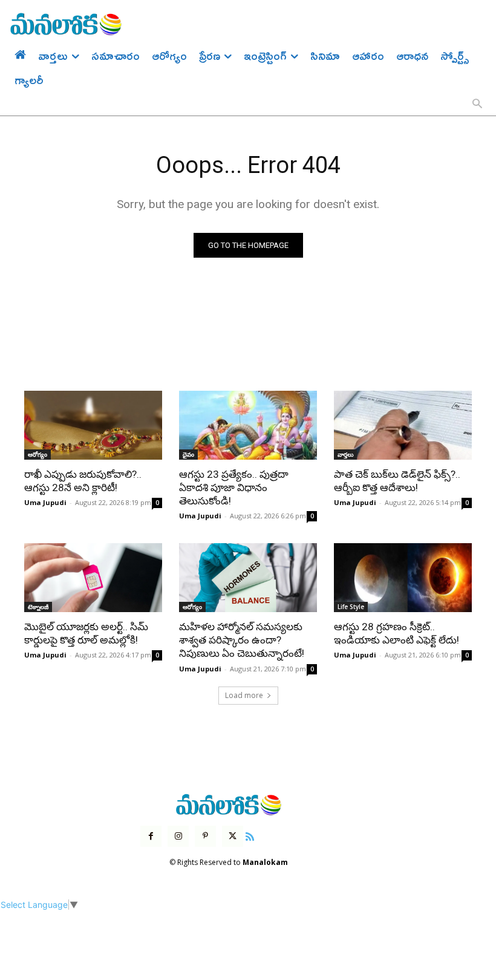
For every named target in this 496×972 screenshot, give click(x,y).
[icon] (249, 835)
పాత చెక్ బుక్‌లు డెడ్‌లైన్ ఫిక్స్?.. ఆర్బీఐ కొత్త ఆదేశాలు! (397, 481)
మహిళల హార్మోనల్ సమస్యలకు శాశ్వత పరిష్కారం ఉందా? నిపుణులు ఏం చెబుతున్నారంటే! (241, 640)
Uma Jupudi (45, 502)
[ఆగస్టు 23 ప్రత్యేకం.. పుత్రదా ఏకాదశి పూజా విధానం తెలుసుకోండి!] (248, 425)
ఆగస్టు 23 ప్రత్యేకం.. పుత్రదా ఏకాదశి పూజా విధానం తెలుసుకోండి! (234, 487)
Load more (244, 695)
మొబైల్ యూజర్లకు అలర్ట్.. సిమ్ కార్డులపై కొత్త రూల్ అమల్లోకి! (86, 633)
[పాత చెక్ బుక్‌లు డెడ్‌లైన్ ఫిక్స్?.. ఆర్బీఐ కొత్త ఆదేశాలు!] (403, 425)
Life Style (351, 606)
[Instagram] (178, 836)
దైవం (188, 454)
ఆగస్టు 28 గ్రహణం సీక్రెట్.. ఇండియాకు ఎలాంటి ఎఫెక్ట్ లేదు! (396, 633)
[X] (232, 836)
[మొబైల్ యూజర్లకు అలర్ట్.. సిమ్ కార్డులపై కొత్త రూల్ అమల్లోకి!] (93, 577)
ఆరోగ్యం (37, 454)
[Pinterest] (205, 836)
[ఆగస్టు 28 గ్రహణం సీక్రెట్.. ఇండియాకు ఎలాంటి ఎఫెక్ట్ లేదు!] (403, 577)
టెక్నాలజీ (38, 606)
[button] (477, 104)
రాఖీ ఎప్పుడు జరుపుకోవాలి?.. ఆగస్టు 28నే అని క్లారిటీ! (83, 481)
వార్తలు (345, 454)
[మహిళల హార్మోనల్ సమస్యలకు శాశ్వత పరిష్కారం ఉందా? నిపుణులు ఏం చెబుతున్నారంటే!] (248, 577)
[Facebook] (151, 836)
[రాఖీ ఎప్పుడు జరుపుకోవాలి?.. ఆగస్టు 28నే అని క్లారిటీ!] (93, 425)
